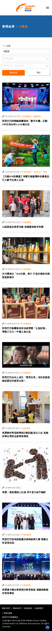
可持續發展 (26, 116)
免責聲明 (39, 608)
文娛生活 (37, 172)
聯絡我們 (17, 608)
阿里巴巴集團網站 (10, 617)
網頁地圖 (8, 613)
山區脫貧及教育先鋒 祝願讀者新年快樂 (22, 226)
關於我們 (6, 608)
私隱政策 (28, 608)
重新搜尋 (13, 72)
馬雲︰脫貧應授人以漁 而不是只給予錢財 (24, 492)
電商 (45, 172)
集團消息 (37, 116)
